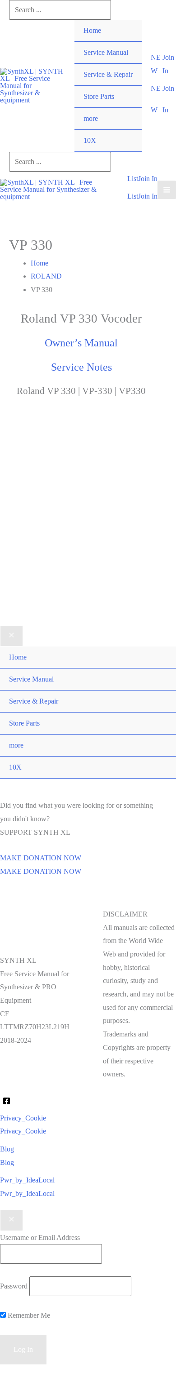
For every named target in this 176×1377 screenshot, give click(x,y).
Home (92, 30)
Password (14, 1286)
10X (89, 140)
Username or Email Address (40, 1237)
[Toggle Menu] (126, 107)
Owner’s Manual (81, 343)
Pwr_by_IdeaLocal (27, 1193)
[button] (156, 64)
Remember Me (28, 1315)
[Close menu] (11, 636)
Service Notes (81, 367)
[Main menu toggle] (166, 190)
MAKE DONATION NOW (40, 871)
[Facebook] (6, 1101)
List (132, 196)
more (90, 118)
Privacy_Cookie (23, 1131)
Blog (7, 1162)
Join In (147, 196)
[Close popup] (11, 1220)
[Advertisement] (88, 525)
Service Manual (105, 52)
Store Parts (98, 96)
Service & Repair (108, 74)
